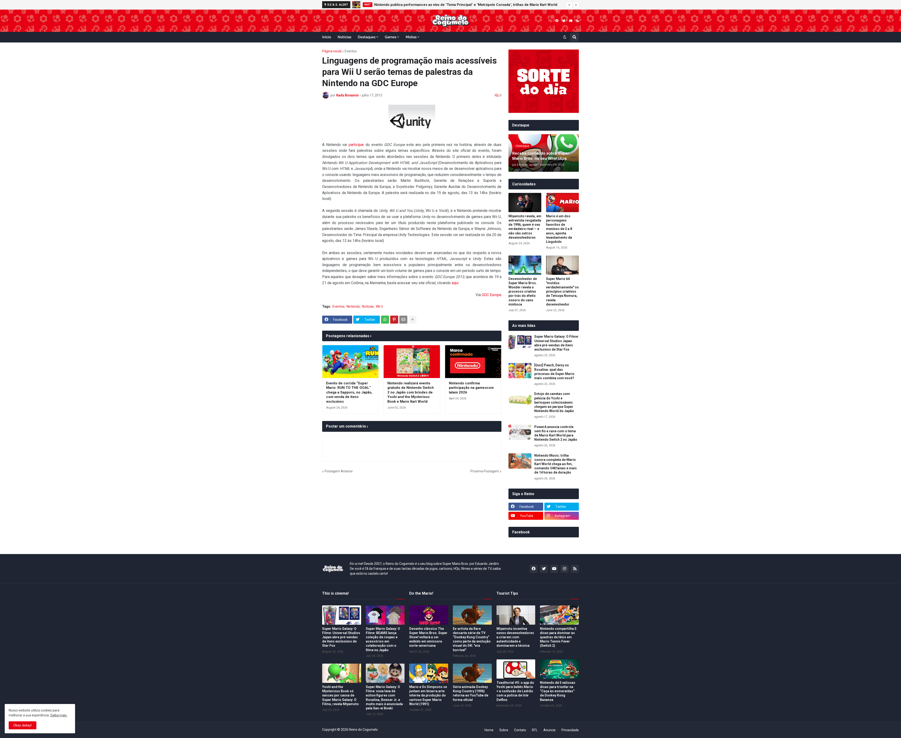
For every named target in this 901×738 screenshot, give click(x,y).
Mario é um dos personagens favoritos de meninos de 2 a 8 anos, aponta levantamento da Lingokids (559, 229)
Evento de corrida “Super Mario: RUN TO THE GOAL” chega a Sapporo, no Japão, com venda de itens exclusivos (349, 392)
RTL (535, 730)
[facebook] (556, 21)
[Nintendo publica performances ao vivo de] (356, 4)
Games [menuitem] (390, 37)
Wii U (379, 306)
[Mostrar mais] (412, 320)
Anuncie (549, 730)
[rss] (577, 21)
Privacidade (570, 730)
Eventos (351, 51)
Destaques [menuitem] (366, 37)
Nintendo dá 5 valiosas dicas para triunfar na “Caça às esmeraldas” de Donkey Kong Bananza (557, 691)
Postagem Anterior (339, 471)
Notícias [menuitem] (344, 37)
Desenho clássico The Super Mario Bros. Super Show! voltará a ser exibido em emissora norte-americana (428, 637)
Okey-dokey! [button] (22, 725)
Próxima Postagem (484, 471)
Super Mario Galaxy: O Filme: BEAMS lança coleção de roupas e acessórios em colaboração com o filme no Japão (383, 639)
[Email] (403, 320)
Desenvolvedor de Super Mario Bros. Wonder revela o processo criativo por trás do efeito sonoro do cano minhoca (522, 291)
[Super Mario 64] (562, 265)
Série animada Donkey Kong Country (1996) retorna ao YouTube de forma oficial (470, 693)
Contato (520, 730)
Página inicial (331, 51)
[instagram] (565, 569)
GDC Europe (491, 295)
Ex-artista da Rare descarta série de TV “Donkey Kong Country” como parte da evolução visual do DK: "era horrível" (472, 639)
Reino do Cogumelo (363, 729)
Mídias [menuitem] (411, 37)
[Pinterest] (394, 320)
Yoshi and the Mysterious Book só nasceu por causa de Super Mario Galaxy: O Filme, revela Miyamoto (340, 695)
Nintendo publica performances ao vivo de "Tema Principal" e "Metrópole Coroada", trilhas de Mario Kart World (465, 5)
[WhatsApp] (385, 320)
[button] (569, 5)
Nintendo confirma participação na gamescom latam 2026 (471, 387)
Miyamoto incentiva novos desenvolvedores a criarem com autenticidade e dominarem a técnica (515, 637)
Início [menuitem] (326, 37)
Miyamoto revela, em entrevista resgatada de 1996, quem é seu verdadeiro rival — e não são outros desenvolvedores (524, 226)
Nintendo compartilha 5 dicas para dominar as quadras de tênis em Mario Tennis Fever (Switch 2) (558, 637)
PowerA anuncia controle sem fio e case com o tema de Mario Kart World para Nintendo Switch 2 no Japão (555, 433)
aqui (455, 283)
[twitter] (563, 21)
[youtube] (571, 21)
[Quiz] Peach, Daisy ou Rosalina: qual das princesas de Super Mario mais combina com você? (554, 371)
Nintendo (353, 306)
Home (489, 730)
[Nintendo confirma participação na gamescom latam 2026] (473, 361)
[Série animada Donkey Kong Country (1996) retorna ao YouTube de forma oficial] (472, 673)
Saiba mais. (58, 715)
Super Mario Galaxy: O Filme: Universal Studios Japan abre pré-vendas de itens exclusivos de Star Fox (556, 343)
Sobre (503, 730)
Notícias (368, 306)
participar (356, 144)
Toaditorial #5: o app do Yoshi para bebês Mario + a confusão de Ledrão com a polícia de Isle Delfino (515, 691)
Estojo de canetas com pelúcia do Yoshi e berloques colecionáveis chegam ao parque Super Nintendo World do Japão (554, 402)
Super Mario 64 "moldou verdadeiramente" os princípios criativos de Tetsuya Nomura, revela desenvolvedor (562, 291)
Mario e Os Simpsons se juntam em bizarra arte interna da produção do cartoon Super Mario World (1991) (428, 695)
